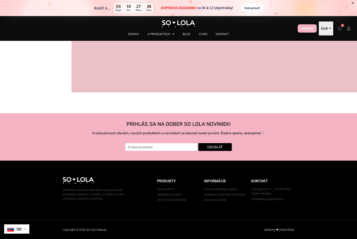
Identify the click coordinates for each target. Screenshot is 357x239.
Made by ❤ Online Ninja (279, 229)
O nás (203, 34)
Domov (133, 34)
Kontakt (222, 34)
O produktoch (159, 34)
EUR (324, 28)
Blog (186, 34)
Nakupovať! (252, 8)
